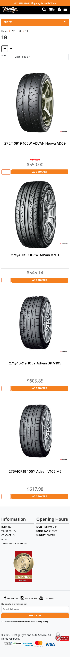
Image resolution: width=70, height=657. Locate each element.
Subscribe (35, 615)
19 (26, 30)
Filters (8, 22)
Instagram (30, 598)
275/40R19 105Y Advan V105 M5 (35, 471)
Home (4, 30)
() (53, 10)
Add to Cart (39, 171)
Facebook (12, 598)
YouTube (48, 598)
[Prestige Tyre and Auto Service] (12, 10)
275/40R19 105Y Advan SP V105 (35, 363)
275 (13, 30)
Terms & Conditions (23, 621)
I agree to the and (26, 621)
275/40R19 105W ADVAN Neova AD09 (35, 143)
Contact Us (7, 535)
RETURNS (6, 526)
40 (20, 30)
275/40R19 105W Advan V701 (35, 255)
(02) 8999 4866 (21, 3)
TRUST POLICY (8, 531)
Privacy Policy (42, 621)
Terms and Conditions (14, 543)
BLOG (4, 539)
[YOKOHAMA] (63, 131)
